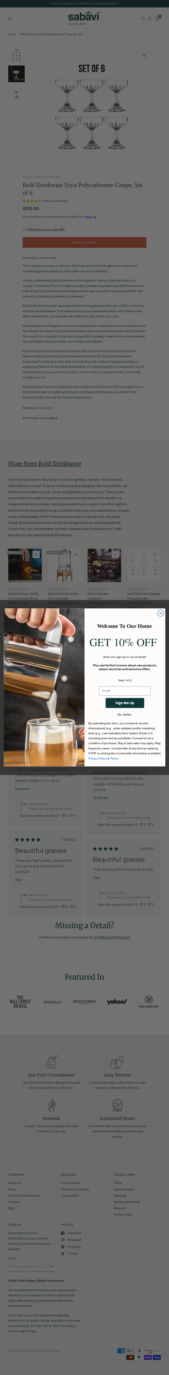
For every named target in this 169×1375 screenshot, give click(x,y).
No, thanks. (125, 714)
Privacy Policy (97, 758)
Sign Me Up (124, 703)
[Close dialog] (160, 613)
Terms (114, 758)
